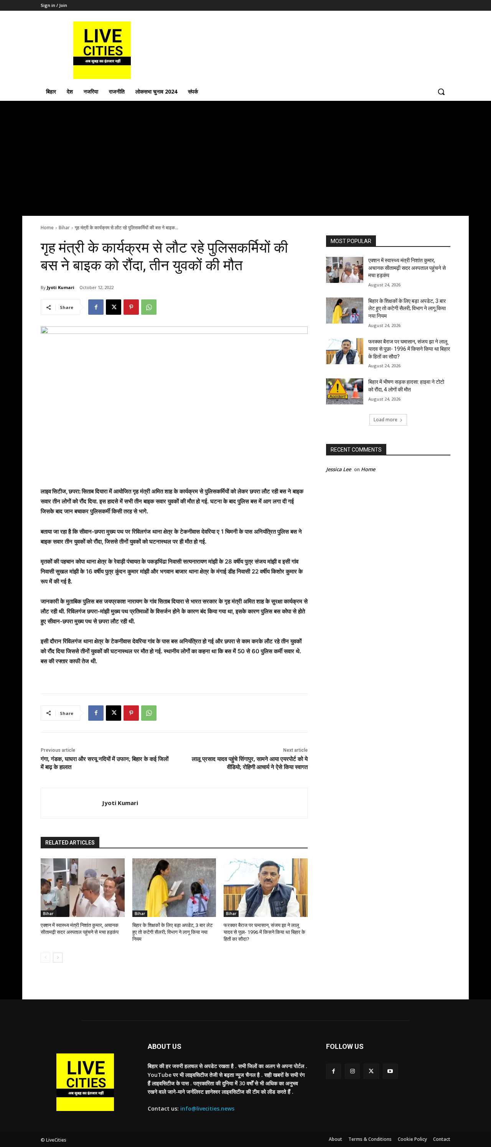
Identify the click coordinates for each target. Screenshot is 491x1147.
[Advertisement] (245, 158)
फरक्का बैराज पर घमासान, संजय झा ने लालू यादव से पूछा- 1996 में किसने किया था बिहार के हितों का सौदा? (264, 932)
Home (47, 227)
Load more (385, 419)
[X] (113, 307)
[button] (441, 91)
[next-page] (58, 958)
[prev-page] (45, 958)
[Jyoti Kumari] (71, 803)
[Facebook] (96, 307)
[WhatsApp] (149, 307)
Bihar (64, 227)
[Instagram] (352, 1071)
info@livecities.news (207, 1108)
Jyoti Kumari (60, 287)
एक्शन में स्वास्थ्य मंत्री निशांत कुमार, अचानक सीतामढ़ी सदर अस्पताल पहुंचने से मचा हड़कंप (407, 267)
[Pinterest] (131, 307)
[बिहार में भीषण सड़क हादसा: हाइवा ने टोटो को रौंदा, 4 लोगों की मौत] (344, 391)
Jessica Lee (338, 469)
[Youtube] (390, 1071)
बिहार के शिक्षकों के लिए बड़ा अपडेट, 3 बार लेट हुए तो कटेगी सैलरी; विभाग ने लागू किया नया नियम (172, 932)
